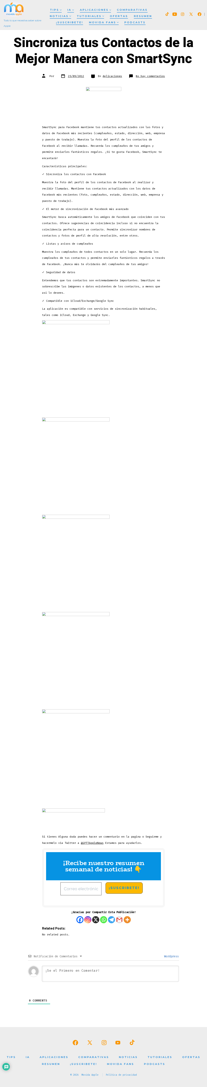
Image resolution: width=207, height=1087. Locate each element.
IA (69, 9)
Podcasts (135, 22)
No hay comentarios (150, 76)
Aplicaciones (94, 9)
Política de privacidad (121, 1074)
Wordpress (171, 956)
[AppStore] (103, 104)
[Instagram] (87, 919)
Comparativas (132, 9)
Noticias (59, 16)
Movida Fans (102, 22)
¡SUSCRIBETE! (69, 22)
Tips (54, 9)
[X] (95, 919)
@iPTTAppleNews (92, 843)
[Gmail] (119, 919)
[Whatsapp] (103, 919)
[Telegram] (111, 919)
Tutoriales (89, 16)
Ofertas (119, 16)
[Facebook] (79, 919)
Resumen (143, 16)
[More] (127, 919)
